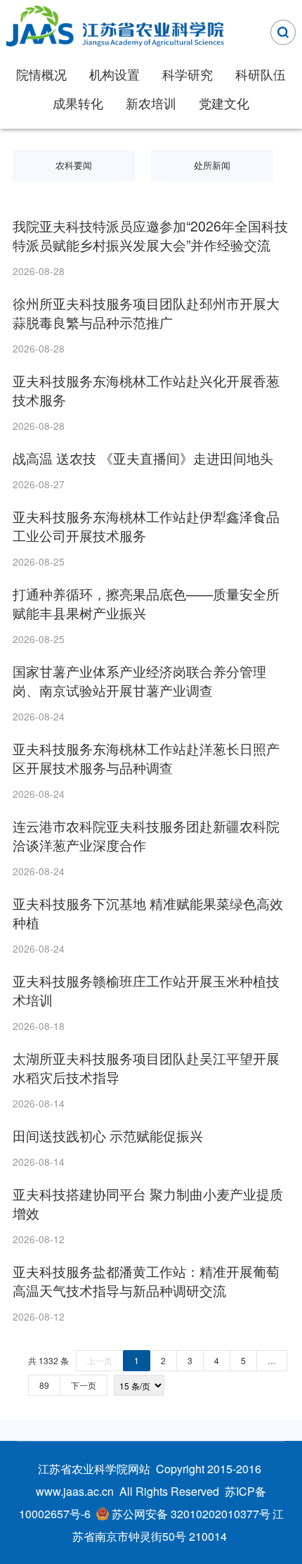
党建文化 (224, 103)
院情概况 (41, 74)
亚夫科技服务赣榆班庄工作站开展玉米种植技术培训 (146, 990)
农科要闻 (73, 165)
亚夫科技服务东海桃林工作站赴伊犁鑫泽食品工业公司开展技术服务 (146, 526)
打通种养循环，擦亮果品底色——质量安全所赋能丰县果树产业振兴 (146, 603)
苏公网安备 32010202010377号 (191, 1514)
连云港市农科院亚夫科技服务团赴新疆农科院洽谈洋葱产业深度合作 (146, 836)
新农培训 (151, 103)
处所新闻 (212, 165)
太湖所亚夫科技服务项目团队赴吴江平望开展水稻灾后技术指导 (146, 1068)
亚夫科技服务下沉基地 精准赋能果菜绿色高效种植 (148, 913)
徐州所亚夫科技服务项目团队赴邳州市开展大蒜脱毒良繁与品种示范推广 (146, 313)
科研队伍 (260, 74)
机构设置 (114, 74)
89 (44, 1385)
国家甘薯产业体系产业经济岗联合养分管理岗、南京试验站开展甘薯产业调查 (139, 681)
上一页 (99, 1360)
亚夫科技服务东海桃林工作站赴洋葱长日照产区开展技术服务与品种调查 (146, 758)
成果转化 (78, 103)
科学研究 (187, 74)
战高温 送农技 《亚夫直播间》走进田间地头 (143, 458)
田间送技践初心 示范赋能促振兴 (108, 1135)
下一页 (83, 1385)
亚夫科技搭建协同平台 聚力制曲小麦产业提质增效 (148, 1203)
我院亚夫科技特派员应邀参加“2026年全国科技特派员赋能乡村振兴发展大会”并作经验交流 (150, 235)
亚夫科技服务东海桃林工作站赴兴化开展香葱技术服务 (146, 390)
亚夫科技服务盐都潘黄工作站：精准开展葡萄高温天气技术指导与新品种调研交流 (146, 1281)
